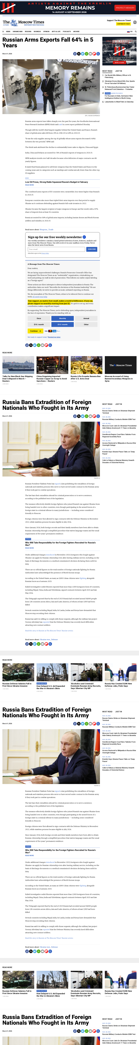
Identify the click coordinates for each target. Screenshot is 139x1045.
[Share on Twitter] (79, 54)
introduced (50, 555)
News (8, 31)
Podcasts (67, 31)
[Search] (136, 31)
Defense (54, 639)
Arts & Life (56, 31)
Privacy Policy (45, 253)
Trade (50, 230)
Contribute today (123, 24)
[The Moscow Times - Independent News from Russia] (23, 22)
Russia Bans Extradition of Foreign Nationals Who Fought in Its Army (46, 405)
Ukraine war (45, 639)
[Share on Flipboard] (94, 54)
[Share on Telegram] (82, 54)
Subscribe (92, 249)
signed (57, 484)
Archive (76, 31)
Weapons (43, 230)
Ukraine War (17, 31)
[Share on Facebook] (75, 54)
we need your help (39, 297)
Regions (28, 31)
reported (46, 622)
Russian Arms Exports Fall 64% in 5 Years (47, 42)
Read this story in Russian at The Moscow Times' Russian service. (49, 631)
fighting (83, 578)
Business (37, 31)
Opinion (46, 31)
